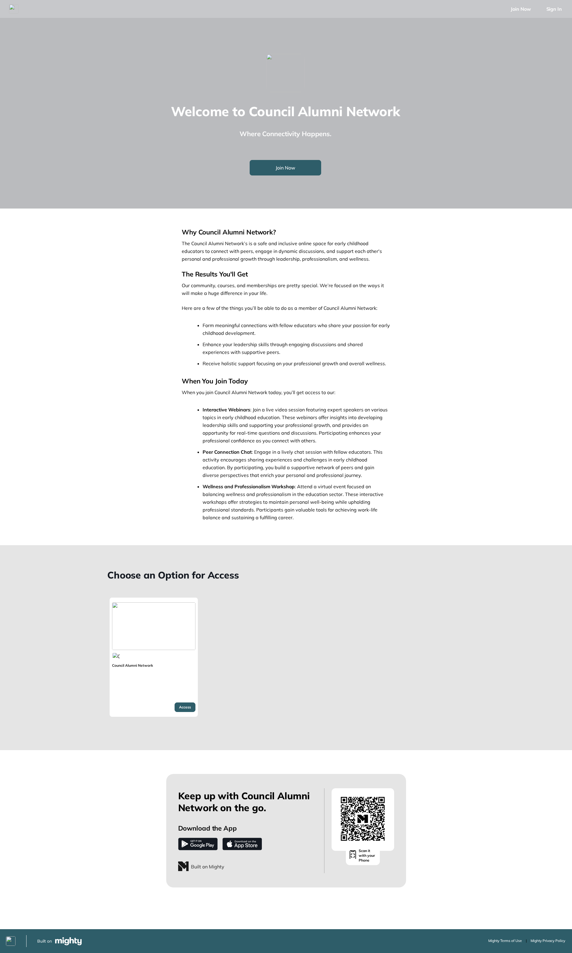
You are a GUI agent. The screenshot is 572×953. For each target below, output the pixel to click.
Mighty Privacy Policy (548, 940)
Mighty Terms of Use (505, 940)
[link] (153, 657)
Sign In (554, 9)
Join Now (521, 9)
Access (185, 707)
